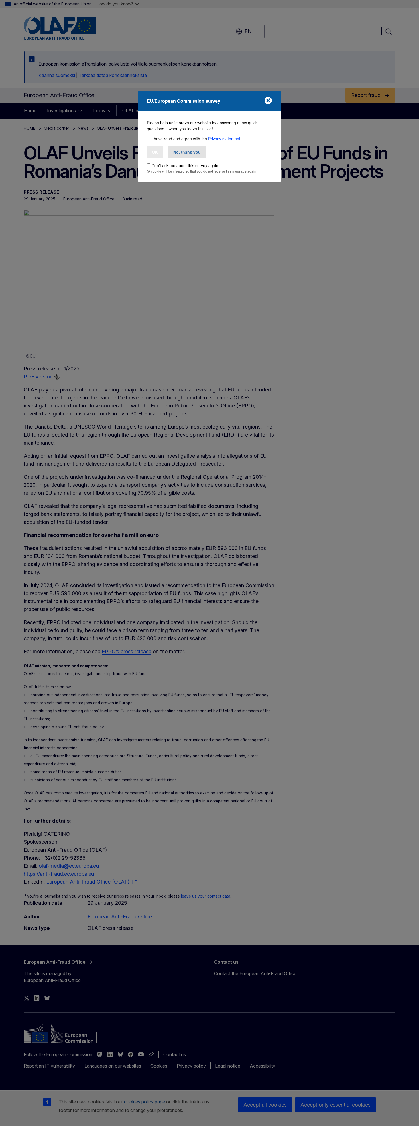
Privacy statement (224, 138)
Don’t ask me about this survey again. (185, 165)
